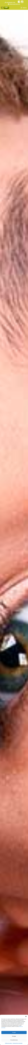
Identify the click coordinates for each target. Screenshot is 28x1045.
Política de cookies (8, 1043)
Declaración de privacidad (17, 1043)
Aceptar (14, 1032)
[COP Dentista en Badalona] (5, 8)
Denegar (14, 1036)
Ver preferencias (14, 1040)
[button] (26, 1016)
